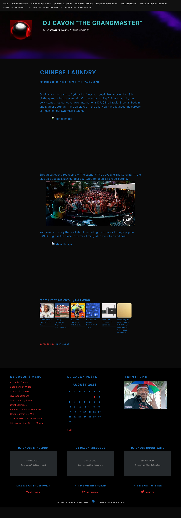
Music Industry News (107, 4)
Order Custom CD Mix (14, 7)
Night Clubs (62, 344)
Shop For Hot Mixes (41, 4)
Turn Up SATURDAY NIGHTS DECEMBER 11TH (62, 323)
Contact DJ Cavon (63, 4)
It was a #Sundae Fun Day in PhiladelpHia (77, 322)
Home (5, 4)
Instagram (92, 492)
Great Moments (128, 4)
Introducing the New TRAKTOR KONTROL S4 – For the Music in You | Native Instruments (123, 326)
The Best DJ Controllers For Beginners (107, 322)
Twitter (150, 492)
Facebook (34, 492)
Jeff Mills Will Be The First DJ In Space (46, 322)
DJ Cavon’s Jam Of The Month (76, 7)
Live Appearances (84, 4)
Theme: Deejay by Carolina (111, 502)
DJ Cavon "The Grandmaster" (92, 22)
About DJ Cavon (20, 4)
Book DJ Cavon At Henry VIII (154, 4)
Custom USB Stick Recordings (43, 7)
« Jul (69, 429)
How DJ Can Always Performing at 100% (91, 323)
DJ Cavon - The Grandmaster (82, 82)
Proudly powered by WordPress (72, 502)
